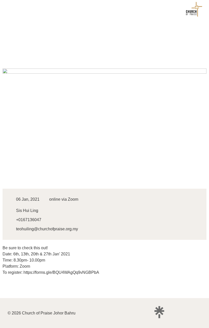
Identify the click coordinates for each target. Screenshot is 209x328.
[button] (8, 10)
